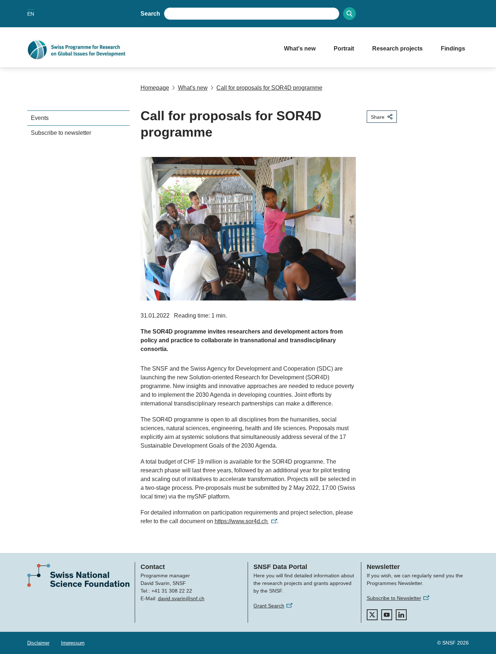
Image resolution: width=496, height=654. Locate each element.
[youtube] (386, 614)
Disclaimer (38, 643)
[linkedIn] (401, 614)
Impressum (73, 643)
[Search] (349, 13)
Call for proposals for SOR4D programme (269, 88)
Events (40, 118)
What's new (300, 48)
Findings (453, 48)
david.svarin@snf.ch (181, 598)
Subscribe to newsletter (61, 133)
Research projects (397, 48)
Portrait (344, 48)
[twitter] (372, 614)
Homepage (155, 88)
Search (150, 14)
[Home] (148, 50)
